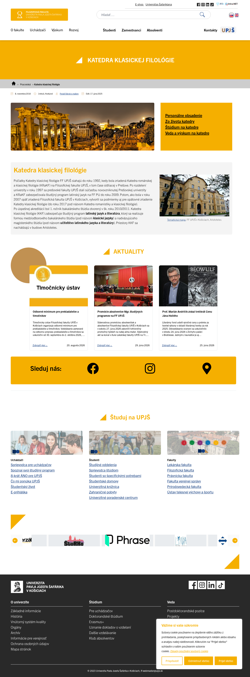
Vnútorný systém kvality (28, 621)
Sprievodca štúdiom (103, 470)
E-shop (139, 4)
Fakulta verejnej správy (184, 481)
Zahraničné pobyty (103, 492)
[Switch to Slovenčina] (231, 15)
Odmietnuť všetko (198, 661)
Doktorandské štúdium (106, 616)
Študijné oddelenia (103, 464)
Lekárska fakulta (179, 464)
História (16, 616)
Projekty (173, 616)
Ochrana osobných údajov (30, 643)
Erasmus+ (96, 621)
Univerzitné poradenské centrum (113, 497)
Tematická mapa (176, 219)
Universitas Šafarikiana (159, 4)
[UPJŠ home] (228, 30)
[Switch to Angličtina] (237, 15)
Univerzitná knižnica (104, 486)
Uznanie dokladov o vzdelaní (110, 627)
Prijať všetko (226, 661)
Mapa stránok (21, 649)
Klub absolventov (101, 638)
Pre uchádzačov (101, 610)
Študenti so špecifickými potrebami (115, 475)
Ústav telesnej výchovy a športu (190, 492)
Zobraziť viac (40, 345)
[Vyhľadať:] (205, 14)
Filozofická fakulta (180, 470)
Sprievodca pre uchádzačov (31, 464)
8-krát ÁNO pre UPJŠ (26, 475)
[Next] (235, 540)
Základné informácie (26, 610)
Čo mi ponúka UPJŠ (25, 481)
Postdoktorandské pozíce (185, 610)
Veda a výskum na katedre (187, 132)
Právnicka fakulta (180, 475)
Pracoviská (25, 84)
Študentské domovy (103, 481)
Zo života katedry (180, 121)
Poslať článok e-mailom (69, 93)
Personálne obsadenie (183, 115)
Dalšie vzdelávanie (102, 632)
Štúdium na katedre (181, 127)
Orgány (16, 627)
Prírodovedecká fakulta (184, 486)
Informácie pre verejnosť (28, 638)
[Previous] (15, 540)
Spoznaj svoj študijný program (33, 470)
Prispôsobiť (172, 661)
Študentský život (23, 486)
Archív (15, 632)
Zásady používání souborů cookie (189, 651)
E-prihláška (19, 492)
